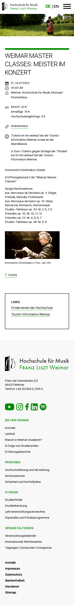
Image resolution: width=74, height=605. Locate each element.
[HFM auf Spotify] (43, 406)
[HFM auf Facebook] (27, 406)
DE (48, 6)
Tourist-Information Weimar (30, 314)
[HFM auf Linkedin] (34, 406)
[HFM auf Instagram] (19, 406)
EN (56, 6)
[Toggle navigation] (67, 7)
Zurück (12, 275)
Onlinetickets (19, 126)
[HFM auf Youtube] (9, 406)
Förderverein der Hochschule (32, 308)
